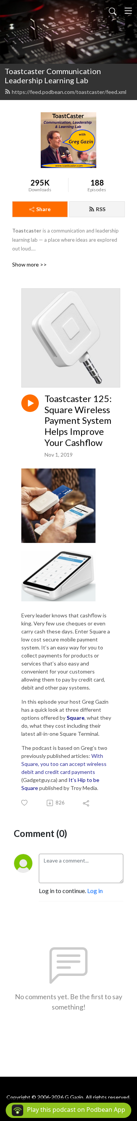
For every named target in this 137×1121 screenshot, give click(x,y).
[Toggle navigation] (128, 10)
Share (43, 209)
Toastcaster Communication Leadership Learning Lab (53, 75)
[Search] (112, 10)
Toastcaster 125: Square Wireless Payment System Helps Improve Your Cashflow (78, 420)
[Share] (86, 803)
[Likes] (25, 803)
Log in (95, 890)
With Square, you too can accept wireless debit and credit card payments (64, 764)
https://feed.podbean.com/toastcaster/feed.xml (69, 92)
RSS (100, 209)
